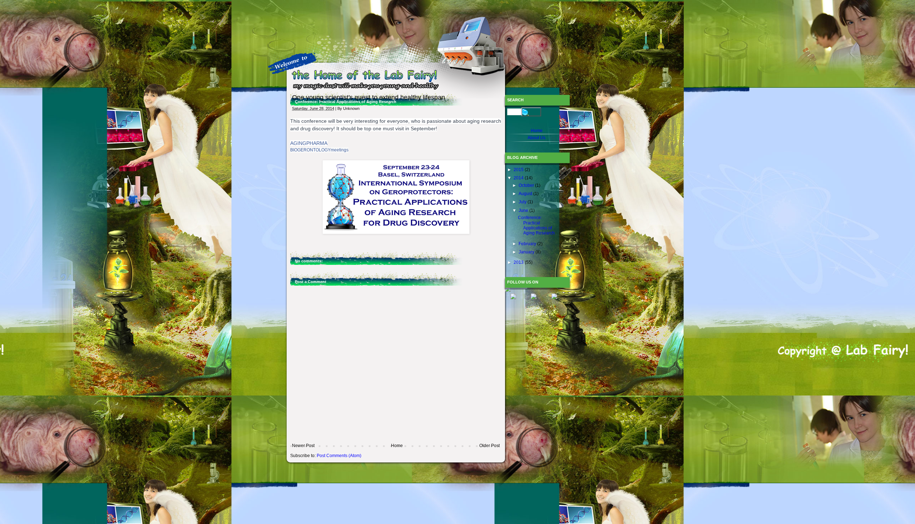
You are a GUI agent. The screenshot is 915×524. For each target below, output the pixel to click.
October (527, 185)
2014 (519, 177)
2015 (519, 169)
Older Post (489, 445)
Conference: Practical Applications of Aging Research (536, 225)
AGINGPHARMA (308, 143)
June (524, 210)
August (526, 193)
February (528, 243)
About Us (536, 137)
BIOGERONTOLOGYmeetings (319, 149)
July (523, 201)
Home (397, 445)
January (527, 251)
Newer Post (303, 445)
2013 (519, 262)
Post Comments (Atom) (339, 455)
